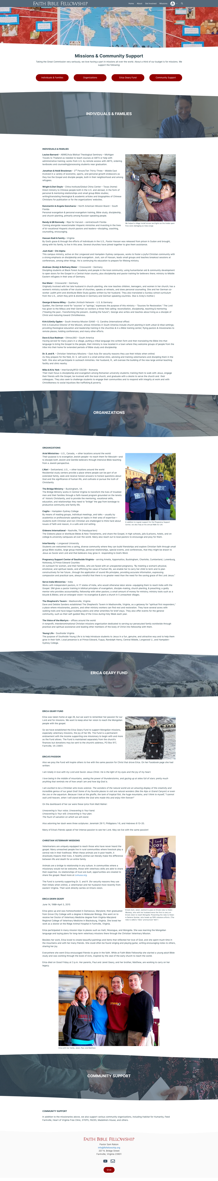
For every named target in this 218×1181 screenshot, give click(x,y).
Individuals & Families (52, 77)
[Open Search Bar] (182, 3)
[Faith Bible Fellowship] (61, 3)
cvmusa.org (81, 875)
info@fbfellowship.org (109, 1147)
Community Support (166, 77)
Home (131, 3)
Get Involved (150, 3)
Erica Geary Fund (128, 77)
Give (109, 1170)
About (139, 3)
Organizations (90, 77)
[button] (174, 3)
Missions (163, 3)
